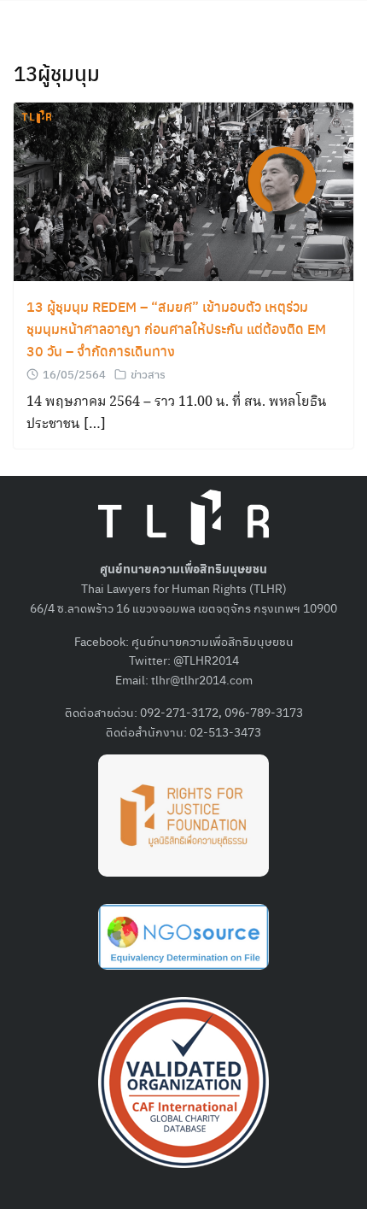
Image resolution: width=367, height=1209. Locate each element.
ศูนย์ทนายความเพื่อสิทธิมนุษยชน (212, 640)
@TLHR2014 (206, 659)
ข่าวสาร (148, 374)
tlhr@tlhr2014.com (202, 679)
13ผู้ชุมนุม (57, 72)
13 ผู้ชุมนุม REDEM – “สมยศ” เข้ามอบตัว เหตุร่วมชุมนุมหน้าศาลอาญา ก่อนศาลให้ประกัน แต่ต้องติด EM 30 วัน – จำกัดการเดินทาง (176, 328)
